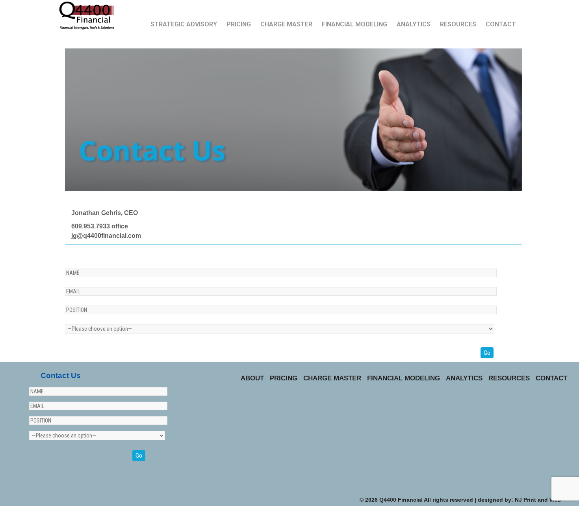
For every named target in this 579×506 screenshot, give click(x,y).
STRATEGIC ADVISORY (183, 24)
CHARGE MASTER (286, 24)
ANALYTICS (414, 24)
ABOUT (252, 378)
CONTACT (501, 24)
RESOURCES (458, 24)
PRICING (238, 24)
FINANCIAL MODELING (354, 24)
